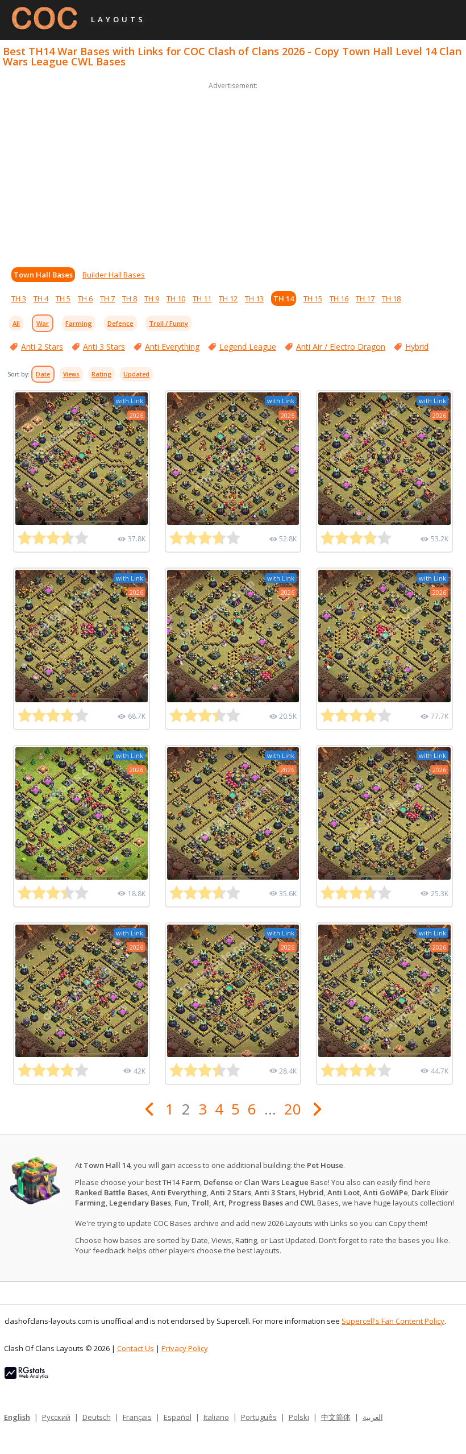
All (16, 323)
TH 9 (151, 298)
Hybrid (416, 346)
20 (292, 1109)
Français (137, 1417)
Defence (120, 323)
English (17, 1417)
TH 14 (283, 298)
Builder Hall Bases (113, 275)
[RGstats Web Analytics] (26, 1376)
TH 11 (202, 298)
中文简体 (336, 1417)
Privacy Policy (184, 1348)
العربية (373, 1417)
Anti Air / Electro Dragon (340, 346)
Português (259, 1417)
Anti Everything (172, 346)
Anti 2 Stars (42, 346)
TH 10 (176, 298)
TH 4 (41, 298)
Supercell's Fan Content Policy (393, 1321)
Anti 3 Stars (104, 346)
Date (43, 374)
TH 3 (18, 298)
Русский (56, 1417)
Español (178, 1417)
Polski (299, 1417)
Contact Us (135, 1348)
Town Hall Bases (43, 275)
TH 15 (312, 298)
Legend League (247, 346)
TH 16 (339, 298)
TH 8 (129, 298)
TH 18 (391, 298)
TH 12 (228, 298)
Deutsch (96, 1417)
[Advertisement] (233, 171)
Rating (101, 374)
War (42, 323)
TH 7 (107, 298)
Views (71, 374)
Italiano (216, 1417)
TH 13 (254, 298)
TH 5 (63, 298)
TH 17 (365, 298)
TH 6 (85, 298)
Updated (136, 374)
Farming (78, 323)
